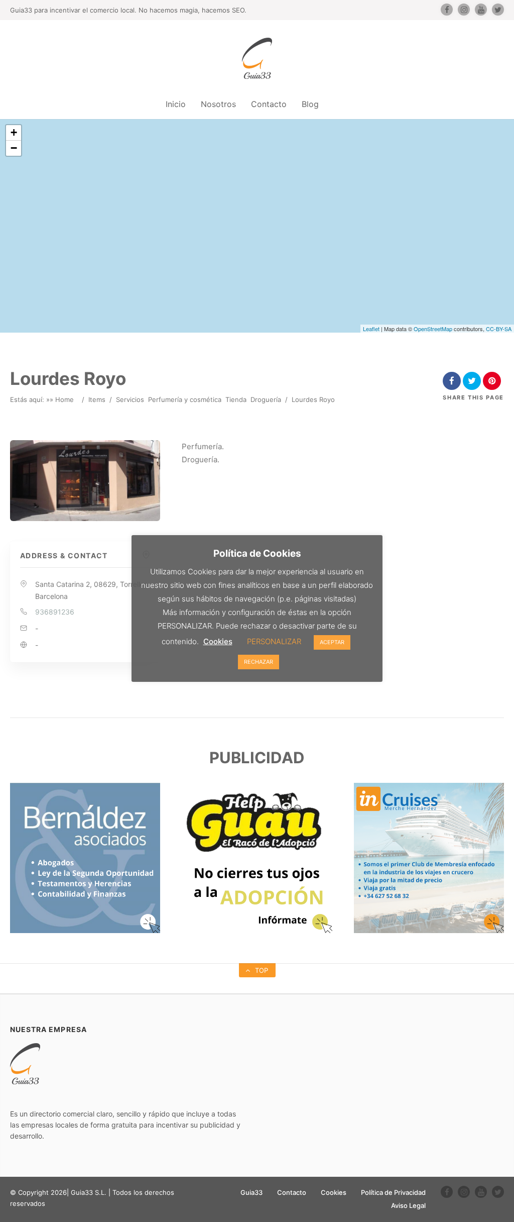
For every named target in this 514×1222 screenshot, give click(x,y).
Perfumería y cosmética (184, 399)
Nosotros (218, 104)
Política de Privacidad (393, 1192)
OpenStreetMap (433, 329)
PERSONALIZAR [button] (274, 641)
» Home (62, 399)
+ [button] (14, 132)
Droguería (265, 399)
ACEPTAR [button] (332, 642)
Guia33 (251, 1192)
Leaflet (371, 329)
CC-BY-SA (498, 329)
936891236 (54, 611)
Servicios (130, 399)
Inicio (176, 104)
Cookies (333, 1192)
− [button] (14, 148)
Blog (310, 104)
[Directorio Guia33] (257, 58)
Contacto (269, 104)
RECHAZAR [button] (258, 661)
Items (96, 399)
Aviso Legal (408, 1205)
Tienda (235, 399)
